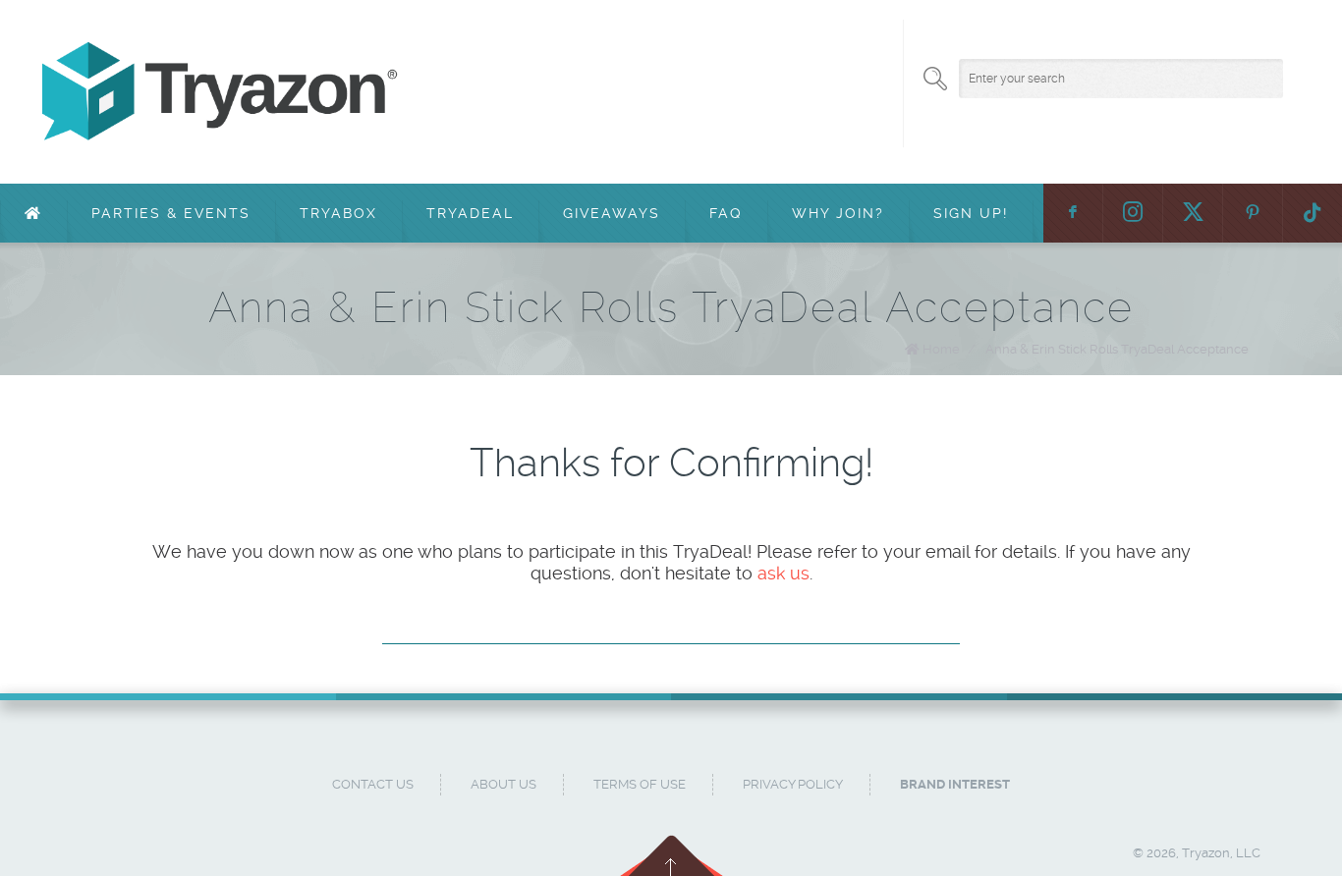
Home (941, 349)
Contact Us (373, 784)
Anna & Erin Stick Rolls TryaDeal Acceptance (1117, 349)
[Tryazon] (610, 91)
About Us (503, 784)
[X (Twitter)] (1192, 213)
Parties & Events (171, 213)
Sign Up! (970, 213)
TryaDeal (470, 213)
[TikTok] (1312, 213)
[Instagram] (1132, 213)
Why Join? (838, 213)
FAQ (726, 213)
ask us (783, 573)
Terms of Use (639, 784)
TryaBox (338, 213)
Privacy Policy (793, 784)
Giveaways (611, 213)
